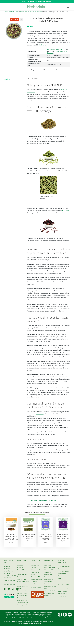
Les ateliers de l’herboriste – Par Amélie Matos (49, 579)
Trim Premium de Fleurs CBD (55, 49)
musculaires (65, 210)
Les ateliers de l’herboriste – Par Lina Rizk (50, 586)
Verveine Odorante (61, 51)
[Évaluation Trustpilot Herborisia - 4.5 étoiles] (9, 597)
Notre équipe (47, 565)
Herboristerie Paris (8, 561)
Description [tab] (7, 79)
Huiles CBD (20, 567)
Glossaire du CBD (49, 570)
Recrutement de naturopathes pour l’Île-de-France (63, 593)
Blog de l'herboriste (49, 567)
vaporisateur (39, 414)
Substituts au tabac (14, 12)
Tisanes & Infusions (22, 591)
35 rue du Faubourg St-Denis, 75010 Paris (43, 500)
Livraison (33, 567)
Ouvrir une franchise (63, 589)
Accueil (6, 12)
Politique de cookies (63, 571)
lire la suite (42, 45)
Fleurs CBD (20, 565)
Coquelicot (50, 53)
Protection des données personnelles (62, 576)
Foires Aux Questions (36, 570)
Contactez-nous (35, 565)
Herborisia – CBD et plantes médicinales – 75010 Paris (37, 579)
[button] (21, 19)
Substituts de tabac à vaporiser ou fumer (31, 12)
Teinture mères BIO (22, 602)
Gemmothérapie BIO (22, 593)
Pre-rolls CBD (20, 570)
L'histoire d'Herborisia (50, 591)
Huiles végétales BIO (22, 605)
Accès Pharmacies (35, 584)
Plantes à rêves (21, 577)
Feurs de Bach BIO (22, 600)
